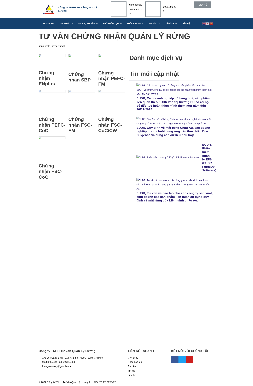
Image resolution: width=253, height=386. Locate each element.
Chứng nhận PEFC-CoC (52, 125)
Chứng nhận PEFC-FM (111, 78)
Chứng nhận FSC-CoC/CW (110, 125)
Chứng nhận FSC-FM (80, 125)
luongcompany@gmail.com (135, 9)
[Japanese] (207, 23)
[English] (204, 23)
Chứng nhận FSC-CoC (50, 171)
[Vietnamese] (211, 23)
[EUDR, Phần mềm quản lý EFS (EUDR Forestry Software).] (168, 157)
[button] (202, 4)
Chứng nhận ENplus (47, 78)
